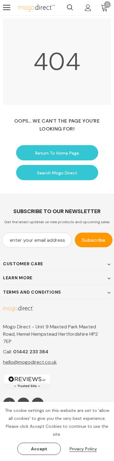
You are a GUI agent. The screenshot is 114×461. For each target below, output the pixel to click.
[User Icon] (88, 8)
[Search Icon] (70, 8)
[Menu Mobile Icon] (6, 7)
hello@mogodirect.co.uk (30, 362)
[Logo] (37, 7)
